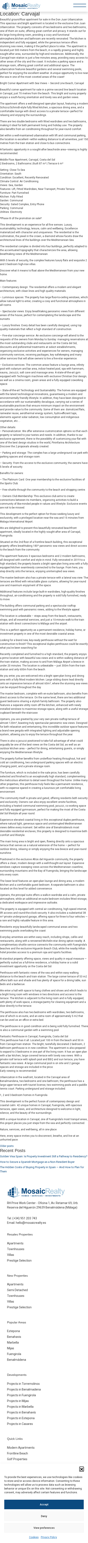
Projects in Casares (20, 1424)
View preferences (44, 1527)
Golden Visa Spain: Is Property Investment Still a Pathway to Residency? (43, 1156)
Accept (44, 1504)
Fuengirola (14, 1354)
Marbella (13, 1342)
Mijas (10, 1348)
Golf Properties (17, 1459)
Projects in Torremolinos (23, 1383)
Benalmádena (16, 1359)
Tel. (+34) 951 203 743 (22, 1218)
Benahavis (14, 1336)
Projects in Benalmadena (24, 1389)
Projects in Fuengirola (21, 1395)
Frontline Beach (17, 1453)
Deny (44, 1516)
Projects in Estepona (21, 1418)
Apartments (15, 1243)
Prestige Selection (19, 1260)
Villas (10, 1254)
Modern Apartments (21, 1447)
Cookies (34, 1537)
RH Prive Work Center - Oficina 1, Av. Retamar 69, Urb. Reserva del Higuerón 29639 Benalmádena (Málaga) (42, 1205)
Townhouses (15, 1249)
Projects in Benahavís (21, 1412)
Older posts (7, 1146)
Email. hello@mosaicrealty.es (26, 1222)
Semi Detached (17, 1290)
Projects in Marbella (20, 1406)
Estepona (13, 1331)
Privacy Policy (49, 1537)
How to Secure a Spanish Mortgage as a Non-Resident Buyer (37, 1161)
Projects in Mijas (18, 1401)
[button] (81, 1469)
